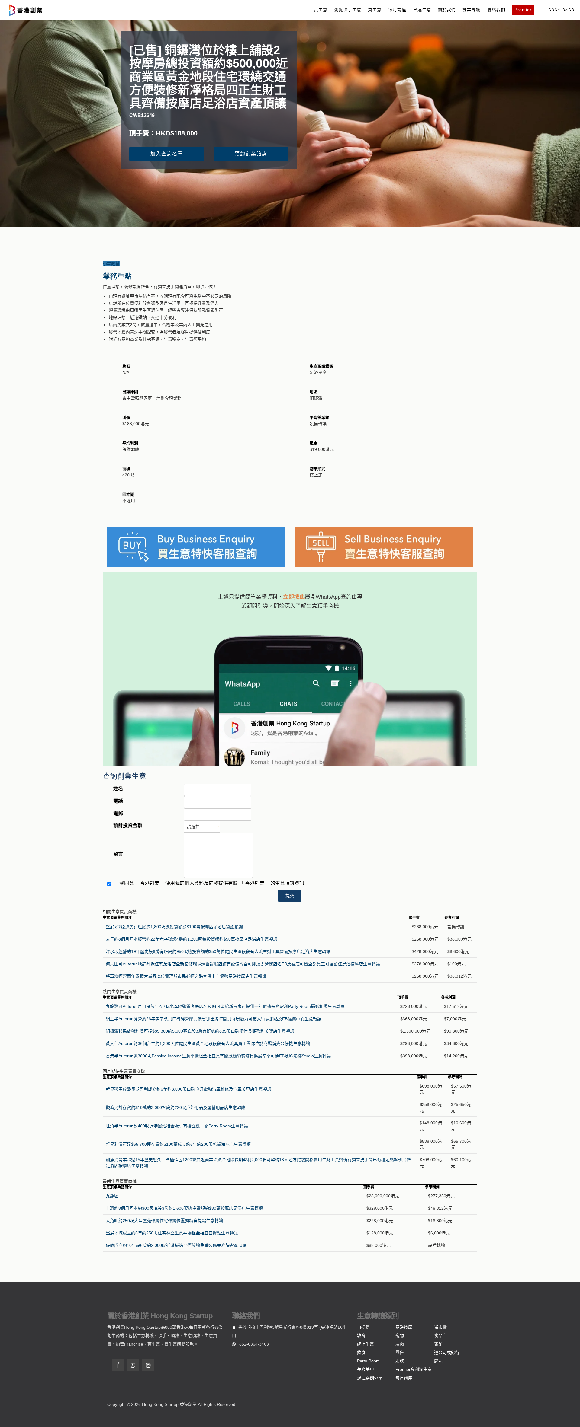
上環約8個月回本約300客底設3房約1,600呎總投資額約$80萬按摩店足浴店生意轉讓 (184, 1208)
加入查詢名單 (166, 153)
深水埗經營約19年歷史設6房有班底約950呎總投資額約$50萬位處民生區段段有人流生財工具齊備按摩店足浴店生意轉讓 (218, 951)
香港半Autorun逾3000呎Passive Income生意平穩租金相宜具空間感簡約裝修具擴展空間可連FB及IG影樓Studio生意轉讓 (218, 1055)
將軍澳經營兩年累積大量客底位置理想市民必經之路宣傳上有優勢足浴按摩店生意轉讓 (186, 976)
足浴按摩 (403, 1327)
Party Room (368, 1361)
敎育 (361, 1335)
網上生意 (365, 1344)
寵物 (399, 1335)
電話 (118, 801)
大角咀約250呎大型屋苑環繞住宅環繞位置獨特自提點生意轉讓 (164, 1220)
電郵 (118, 813)
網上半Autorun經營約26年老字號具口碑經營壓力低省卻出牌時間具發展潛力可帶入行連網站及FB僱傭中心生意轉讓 (213, 1018)
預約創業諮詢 (251, 153)
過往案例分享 (369, 1377)
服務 (399, 1361)
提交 (289, 895)
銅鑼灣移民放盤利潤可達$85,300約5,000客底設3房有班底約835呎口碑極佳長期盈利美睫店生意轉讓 (200, 1031)
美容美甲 (365, 1369)
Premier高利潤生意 (413, 1369)
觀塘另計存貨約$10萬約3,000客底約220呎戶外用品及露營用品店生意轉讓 (175, 1107)
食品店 (440, 1335)
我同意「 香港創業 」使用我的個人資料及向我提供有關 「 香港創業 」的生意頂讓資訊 (211, 883)
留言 (118, 854)
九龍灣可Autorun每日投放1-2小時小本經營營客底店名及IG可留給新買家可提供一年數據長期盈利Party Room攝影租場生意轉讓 (225, 1006)
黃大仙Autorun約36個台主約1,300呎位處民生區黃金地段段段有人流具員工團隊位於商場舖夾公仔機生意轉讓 (208, 1043)
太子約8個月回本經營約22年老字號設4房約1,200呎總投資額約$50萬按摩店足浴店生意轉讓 (191, 939)
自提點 (363, 1327)
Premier (523, 9)
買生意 (375, 9)
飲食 (361, 1352)
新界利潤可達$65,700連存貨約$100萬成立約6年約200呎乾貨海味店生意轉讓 (178, 1144)
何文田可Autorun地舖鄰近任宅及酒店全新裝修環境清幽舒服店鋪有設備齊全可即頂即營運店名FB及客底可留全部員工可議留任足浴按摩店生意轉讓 (243, 963)
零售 (399, 1352)
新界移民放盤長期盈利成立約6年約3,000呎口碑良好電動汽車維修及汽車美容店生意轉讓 (188, 1089)
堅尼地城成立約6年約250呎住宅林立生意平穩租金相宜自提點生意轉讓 (172, 1233)
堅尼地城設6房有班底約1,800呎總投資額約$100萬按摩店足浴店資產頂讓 (174, 926)
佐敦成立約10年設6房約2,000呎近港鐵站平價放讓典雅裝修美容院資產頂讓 (176, 1245)
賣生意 (320, 9)
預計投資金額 (127, 825)
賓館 (438, 1344)
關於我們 (447, 9)
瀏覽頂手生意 (347, 9)
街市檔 (440, 1327)
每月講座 (397, 9)
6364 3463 (562, 10)
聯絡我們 (496, 9)
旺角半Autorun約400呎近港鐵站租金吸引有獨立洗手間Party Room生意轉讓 (177, 1125)
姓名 (118, 788)
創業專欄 (471, 9)
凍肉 (399, 1344)
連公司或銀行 (446, 1352)
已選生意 (422, 9)
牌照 (438, 1361)
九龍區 (112, 1195)
